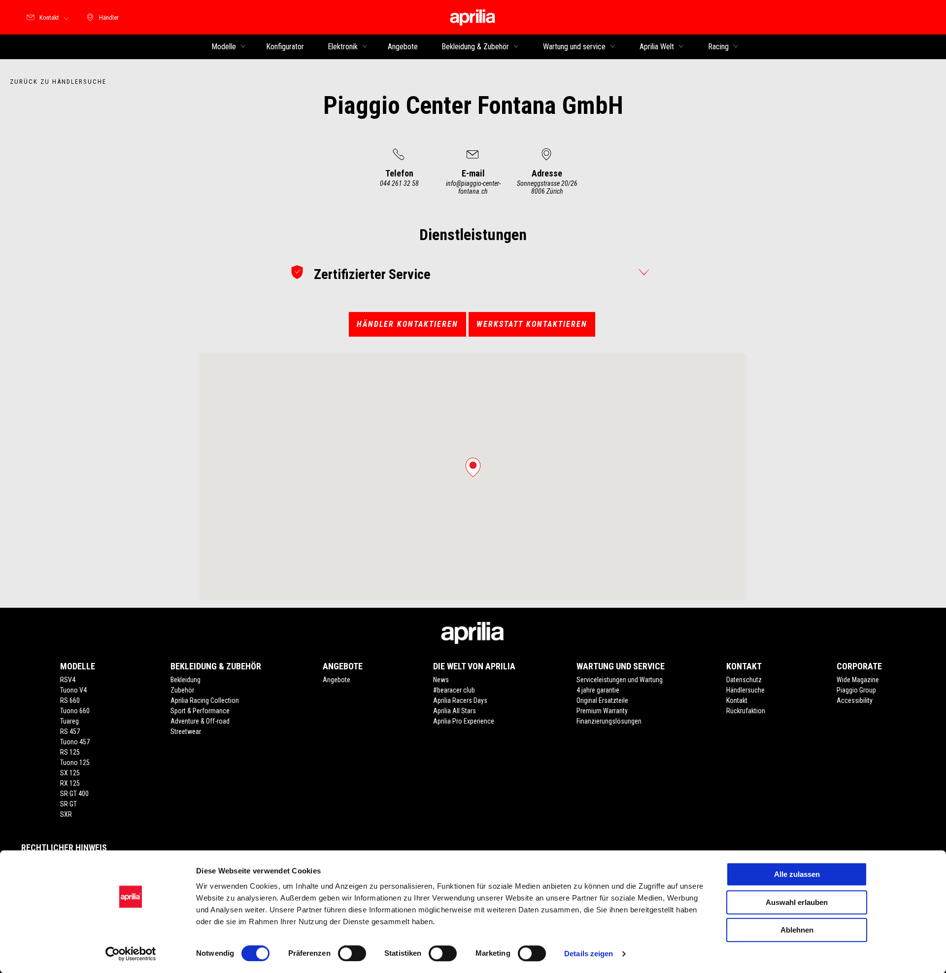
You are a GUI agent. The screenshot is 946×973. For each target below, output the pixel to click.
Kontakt (736, 700)
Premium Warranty (602, 711)
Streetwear (185, 731)
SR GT (68, 804)
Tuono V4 (73, 690)
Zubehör (182, 690)
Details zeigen (588, 953)
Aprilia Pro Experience (463, 721)
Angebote (336, 680)
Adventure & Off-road (200, 721)
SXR (66, 814)
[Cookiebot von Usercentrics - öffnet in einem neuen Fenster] (131, 953)
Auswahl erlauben (797, 902)
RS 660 (70, 700)
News (441, 680)
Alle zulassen (797, 874)
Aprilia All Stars (454, 711)
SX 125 (70, 773)
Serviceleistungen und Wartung (619, 680)
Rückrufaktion (745, 711)
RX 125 (70, 783)
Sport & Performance (200, 711)
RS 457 (70, 731)
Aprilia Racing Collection (204, 700)
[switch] (352, 953)
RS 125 (70, 752)
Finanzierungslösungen (609, 721)
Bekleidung (185, 680)
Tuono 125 (75, 762)
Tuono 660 (75, 711)
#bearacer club (454, 690)
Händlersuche (745, 690)
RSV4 (67, 680)
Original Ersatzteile (602, 700)
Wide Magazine (858, 680)
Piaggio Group (856, 690)
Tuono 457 (75, 742)
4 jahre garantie (597, 690)
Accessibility (855, 700)
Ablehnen (796, 930)
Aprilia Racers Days (460, 700)
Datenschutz (744, 680)
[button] (473, 467)
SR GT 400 (74, 794)
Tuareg (69, 721)
